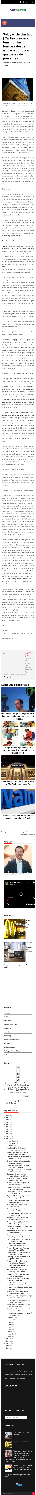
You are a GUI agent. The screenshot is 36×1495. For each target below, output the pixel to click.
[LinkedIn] (32, 2)
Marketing (7, 1036)
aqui (8, 1378)
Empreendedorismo (11, 1024)
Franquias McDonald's (21, 1442)
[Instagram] (20, 2)
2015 (8, 1134)
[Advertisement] (16, 987)
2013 (8, 1139)
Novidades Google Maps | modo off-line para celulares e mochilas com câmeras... (18, 716)
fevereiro (11, 1334)
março (10, 1332)
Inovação (7, 1032)
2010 (8, 1343)
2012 (8, 1339)
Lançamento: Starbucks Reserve (29, 947)
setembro (11, 1318)
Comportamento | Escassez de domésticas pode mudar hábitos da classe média (18, 750)
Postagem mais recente (8, 832)
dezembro (11, 1141)
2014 (8, 1136)
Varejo (6, 1055)
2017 (8, 1129)
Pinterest (22, 74)
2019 (8, 1124)
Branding (7, 1013)
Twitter (11, 70)
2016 (8, 1132)
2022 (8, 1120)
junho (10, 1325)
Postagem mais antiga (27, 834)
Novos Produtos (9, 1047)
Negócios (7, 1043)
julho (10, 1322)
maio (10, 1327)
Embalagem (8, 1020)
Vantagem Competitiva (12, 1051)
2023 (8, 1117)
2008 (8, 1348)
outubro (11, 1146)
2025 (8, 1115)
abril (9, 1329)
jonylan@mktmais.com (21, 1101)
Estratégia (7, 1028)
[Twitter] (27, 2)
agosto (10, 1320)
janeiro (10, 1336)
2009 (8, 1346)
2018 (8, 1127)
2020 (8, 1122)
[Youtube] (23, 2)
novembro (11, 1143)
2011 (8, 1341)
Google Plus (12, 74)
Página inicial (26, 832)
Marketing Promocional (12, 1039)
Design (6, 1017)
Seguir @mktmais (10, 1103)
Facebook (20, 70)
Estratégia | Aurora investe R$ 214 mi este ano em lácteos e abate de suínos (22, 1468)
